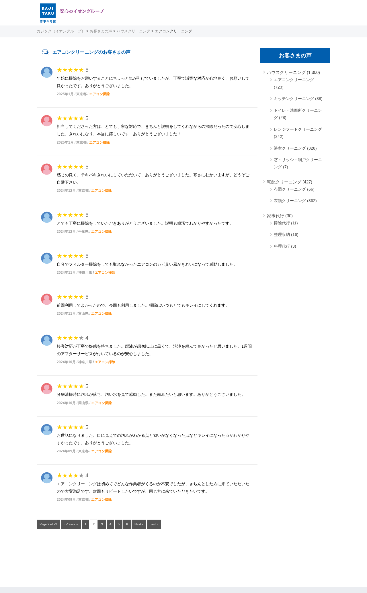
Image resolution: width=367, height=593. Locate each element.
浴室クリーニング (290, 148)
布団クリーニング (290, 189)
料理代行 (282, 246)
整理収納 (282, 234)
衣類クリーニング (290, 200)
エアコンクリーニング (294, 79)
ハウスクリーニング (286, 72)
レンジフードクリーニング (298, 129)
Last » (154, 524)
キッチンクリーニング (294, 98)
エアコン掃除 (99, 94)
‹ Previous (71, 524)
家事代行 (275, 215)
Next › (138, 524)
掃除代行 (282, 223)
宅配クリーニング (284, 181)
